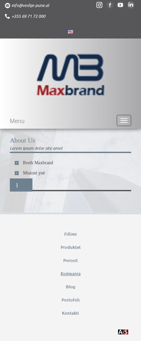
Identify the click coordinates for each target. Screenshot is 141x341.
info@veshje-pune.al (30, 5)
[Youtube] (120, 5)
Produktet (71, 247)
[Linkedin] (130, 5)
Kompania (71, 273)
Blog (70, 287)
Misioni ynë (34, 172)
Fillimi (70, 234)
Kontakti (70, 313)
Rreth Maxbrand (38, 162)
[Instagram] (99, 5)
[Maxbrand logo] (70, 76)
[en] (70, 32)
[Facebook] (109, 5)
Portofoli (71, 300)
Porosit (70, 260)
